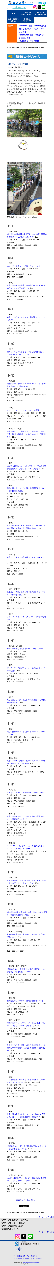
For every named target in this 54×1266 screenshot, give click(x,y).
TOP (13, 13)
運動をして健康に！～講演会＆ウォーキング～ (25, 792)
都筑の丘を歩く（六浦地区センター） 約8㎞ (25, 649)
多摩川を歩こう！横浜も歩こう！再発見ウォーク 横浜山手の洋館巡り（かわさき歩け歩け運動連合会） (27, 1048)
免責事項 (34, 1256)
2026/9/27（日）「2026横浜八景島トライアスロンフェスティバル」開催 (32, 29)
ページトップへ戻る (46, 1217)
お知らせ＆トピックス (19, 48)
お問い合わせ (36, 1258)
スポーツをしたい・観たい (13, 1223)
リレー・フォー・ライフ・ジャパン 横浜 (23, 410)
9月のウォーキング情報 (29, 41)
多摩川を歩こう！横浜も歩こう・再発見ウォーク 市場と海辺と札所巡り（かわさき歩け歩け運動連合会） (27, 434)
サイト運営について (21, 1256)
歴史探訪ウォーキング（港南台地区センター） (25, 1001)
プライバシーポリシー (21, 1258)
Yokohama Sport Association (31, 1262)
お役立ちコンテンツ (10, 1229)
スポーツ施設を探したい (12, 1226)
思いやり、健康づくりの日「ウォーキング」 (24, 266)
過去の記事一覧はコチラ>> (27, 1200)
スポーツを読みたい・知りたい (15, 1220)
